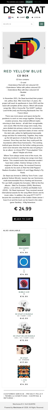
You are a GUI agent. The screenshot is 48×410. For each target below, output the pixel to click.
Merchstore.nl (18, 407)
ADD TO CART (24, 219)
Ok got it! (29, 2)
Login (36, 17)
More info (37, 2)
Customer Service (14, 394)
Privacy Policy (34, 394)
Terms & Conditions (16, 396)
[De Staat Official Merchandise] (24, 9)
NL (13, 17)
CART (23, 17)
